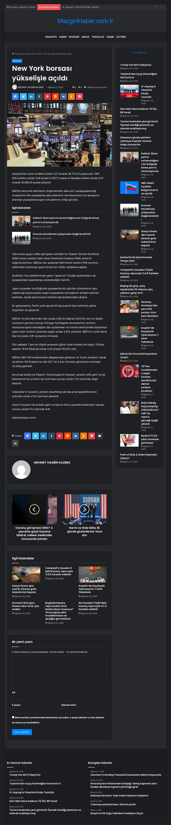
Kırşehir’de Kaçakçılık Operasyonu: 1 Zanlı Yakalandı (92, 589)
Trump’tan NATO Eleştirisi (135, 65)
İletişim (121, 36)
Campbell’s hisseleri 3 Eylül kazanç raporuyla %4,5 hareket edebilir (59, 571)
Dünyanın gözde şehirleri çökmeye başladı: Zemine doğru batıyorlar (135, 141)
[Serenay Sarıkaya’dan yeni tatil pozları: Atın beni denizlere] (129, 306)
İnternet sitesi (68, 705)
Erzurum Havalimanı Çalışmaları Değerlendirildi (61, 234)
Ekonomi (74, 36)
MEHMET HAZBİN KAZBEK (31, 87)
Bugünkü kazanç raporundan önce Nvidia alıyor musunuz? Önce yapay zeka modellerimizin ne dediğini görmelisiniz (59, 610)
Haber (62, 36)
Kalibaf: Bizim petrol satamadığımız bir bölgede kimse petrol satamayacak (149, 162)
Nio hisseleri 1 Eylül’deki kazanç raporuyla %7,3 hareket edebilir (93, 606)
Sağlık (85, 36)
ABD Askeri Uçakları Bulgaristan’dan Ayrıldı (149, 188)
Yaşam (110, 36)
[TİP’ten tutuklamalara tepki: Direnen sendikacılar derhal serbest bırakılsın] (129, 371)
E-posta (17, 705)
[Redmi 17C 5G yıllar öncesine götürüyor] (129, 440)
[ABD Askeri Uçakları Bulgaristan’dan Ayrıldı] (129, 187)
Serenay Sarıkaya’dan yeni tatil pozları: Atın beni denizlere (149, 309)
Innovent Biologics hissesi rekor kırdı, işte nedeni (25, 606)
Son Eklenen (139, 52)
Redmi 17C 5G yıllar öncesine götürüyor (150, 439)
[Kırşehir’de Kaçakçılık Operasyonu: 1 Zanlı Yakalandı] (93, 575)
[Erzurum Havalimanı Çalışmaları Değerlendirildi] (21, 238)
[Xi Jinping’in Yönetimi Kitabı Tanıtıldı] (129, 91)
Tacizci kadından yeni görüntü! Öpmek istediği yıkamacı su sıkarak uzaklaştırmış (139, 125)
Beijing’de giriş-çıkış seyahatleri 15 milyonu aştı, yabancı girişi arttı (136, 289)
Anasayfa (51, 36)
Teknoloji (98, 36)
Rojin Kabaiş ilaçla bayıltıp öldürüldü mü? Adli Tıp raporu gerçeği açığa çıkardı (150, 413)
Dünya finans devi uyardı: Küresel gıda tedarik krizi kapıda (24, 589)
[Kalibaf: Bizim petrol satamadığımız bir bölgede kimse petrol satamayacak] (21, 221)
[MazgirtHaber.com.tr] (85, 21)
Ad (14, 692)
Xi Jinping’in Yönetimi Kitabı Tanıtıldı (80, 7)
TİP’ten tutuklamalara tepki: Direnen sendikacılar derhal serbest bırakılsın (149, 379)
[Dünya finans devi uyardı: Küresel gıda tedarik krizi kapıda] (26, 575)
